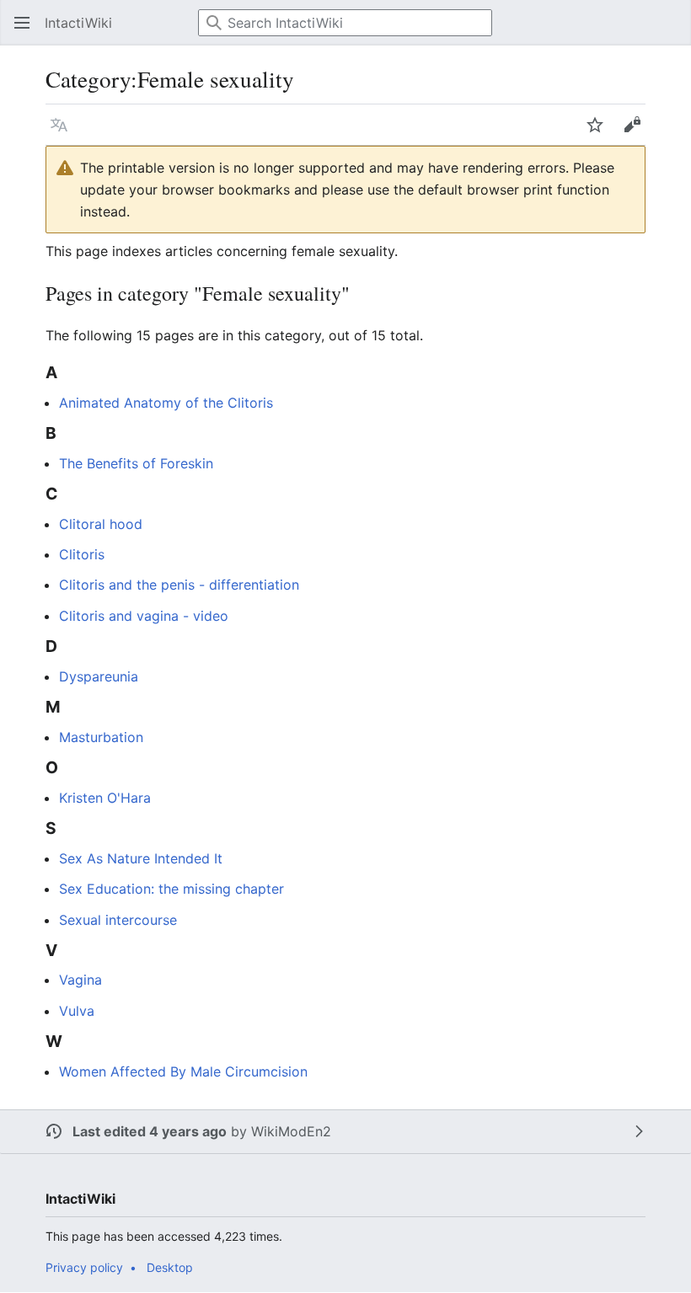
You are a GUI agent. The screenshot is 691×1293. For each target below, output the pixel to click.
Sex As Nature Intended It (140, 858)
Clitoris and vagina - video (143, 615)
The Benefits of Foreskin (136, 463)
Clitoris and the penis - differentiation (179, 584)
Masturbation (101, 737)
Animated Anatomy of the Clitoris (166, 402)
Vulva (76, 1010)
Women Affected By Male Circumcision (183, 1071)
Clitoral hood (100, 524)
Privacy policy (84, 1267)
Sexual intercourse (118, 919)
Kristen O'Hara (105, 797)
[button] (16, 22)
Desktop (170, 1267)
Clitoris (81, 554)
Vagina (80, 979)
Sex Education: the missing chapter (171, 888)
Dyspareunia (98, 676)
